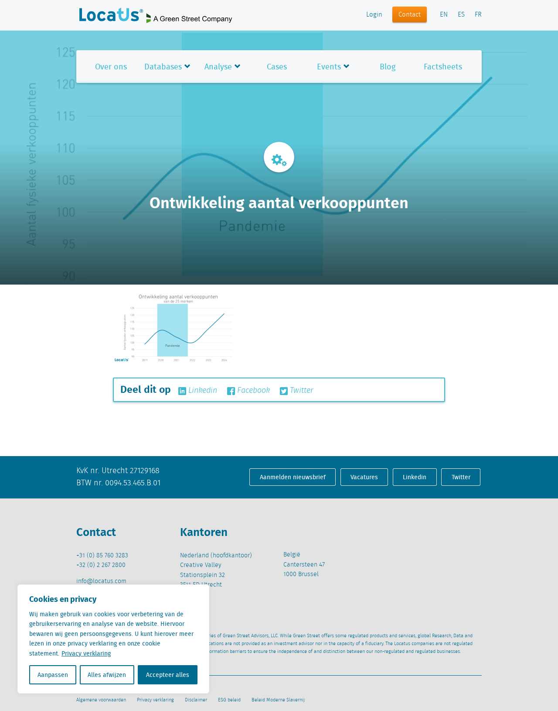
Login (374, 15)
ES (461, 15)
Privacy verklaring (86, 653)
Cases (277, 66)
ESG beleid (229, 700)
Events (329, 66)
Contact (409, 15)
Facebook (252, 391)
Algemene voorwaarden (101, 700)
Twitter (300, 391)
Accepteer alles (167, 674)
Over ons (111, 66)
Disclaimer (196, 700)
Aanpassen (52, 674)
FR (478, 15)
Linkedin (201, 391)
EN (444, 15)
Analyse (218, 66)
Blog (387, 66)
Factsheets (443, 66)
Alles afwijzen (107, 674)
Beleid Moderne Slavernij (278, 700)
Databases (163, 66)
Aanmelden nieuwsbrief (293, 477)
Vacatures (364, 477)
